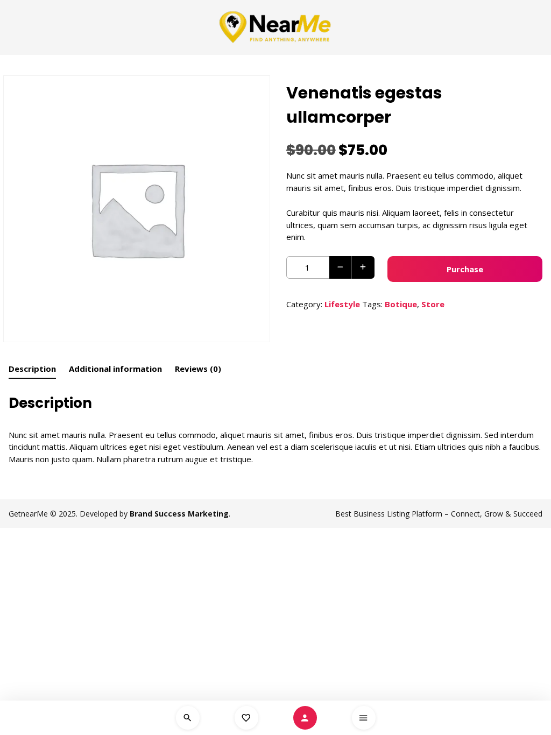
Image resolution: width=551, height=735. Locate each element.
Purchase (465, 269)
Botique (401, 304)
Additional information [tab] (115, 368)
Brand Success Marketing (179, 513)
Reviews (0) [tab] (198, 368)
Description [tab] (32, 368)
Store (432, 304)
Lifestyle (342, 304)
